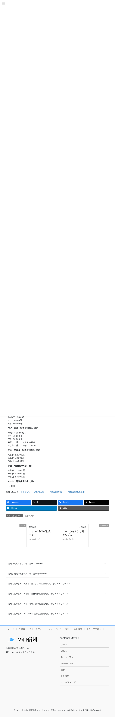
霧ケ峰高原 (29, 516)
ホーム (11, 629)
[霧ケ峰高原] (99, 535)
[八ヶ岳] (16, 535)
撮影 (67, 629)
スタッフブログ (94, 629)
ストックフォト (36, 629)
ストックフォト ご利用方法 (31, 492)
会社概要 (78, 629)
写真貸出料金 (56, 492)
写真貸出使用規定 (76, 492)
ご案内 (22, 629)
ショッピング (54, 629)
